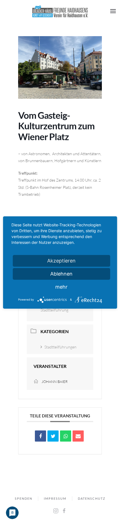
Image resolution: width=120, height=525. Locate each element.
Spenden (23, 498)
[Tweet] (53, 436)
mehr (61, 287)
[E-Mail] (78, 436)
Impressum (55, 498)
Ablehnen (61, 274)
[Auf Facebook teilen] (40, 436)
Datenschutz (91, 498)
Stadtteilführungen (60, 347)
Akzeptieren (61, 261)
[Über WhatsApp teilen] (65, 436)
